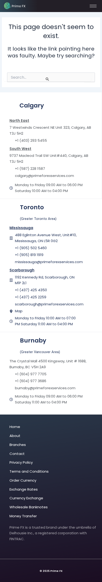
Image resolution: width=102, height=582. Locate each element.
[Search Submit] (47, 79)
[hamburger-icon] (93, 6)
